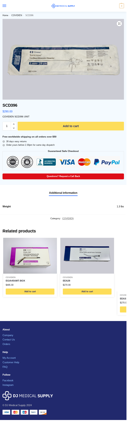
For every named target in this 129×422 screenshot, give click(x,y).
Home (5, 15)
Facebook (8, 380)
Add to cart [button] (30, 291)
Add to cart (71, 126)
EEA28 (66, 280)
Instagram (8, 385)
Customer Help (11, 362)
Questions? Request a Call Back (63, 176)
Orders (6, 344)
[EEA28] (87, 255)
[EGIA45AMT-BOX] (30, 255)
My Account (9, 358)
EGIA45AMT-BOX (15, 280)
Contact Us (9, 339)
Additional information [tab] (63, 192)
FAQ (5, 367)
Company (8, 335)
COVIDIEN (16, 15)
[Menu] (8, 5)
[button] (121, 6)
